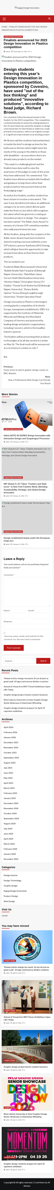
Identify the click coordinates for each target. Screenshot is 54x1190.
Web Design (9, 901)
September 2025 (11, 757)
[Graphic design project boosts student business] (27, 1047)
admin (8, 52)
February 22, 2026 (18, 544)
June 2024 (8, 834)
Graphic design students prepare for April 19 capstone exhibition (24, 709)
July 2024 (8, 828)
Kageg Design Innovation (13, 36)
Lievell (4, 915)
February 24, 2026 (18, 442)
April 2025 (8, 783)
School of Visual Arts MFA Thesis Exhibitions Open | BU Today (27, 688)
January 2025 (10, 798)
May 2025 (8, 778)
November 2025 (11, 747)
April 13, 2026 (17, 1120)
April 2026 (8, 727)
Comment (9, 575)
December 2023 (11, 859)
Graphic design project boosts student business (26, 695)
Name (7, 610)
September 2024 (11, 818)
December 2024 (11, 803)
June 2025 (8, 773)
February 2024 (10, 849)
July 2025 (8, 768)
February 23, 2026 (18, 496)
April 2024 (8, 839)
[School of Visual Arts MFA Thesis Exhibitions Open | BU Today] (27, 997)
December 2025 (11, 742)
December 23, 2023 (20, 52)
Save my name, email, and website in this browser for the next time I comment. (23, 638)
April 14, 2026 (17, 1070)
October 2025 (10, 752)
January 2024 (10, 854)
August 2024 (10, 823)
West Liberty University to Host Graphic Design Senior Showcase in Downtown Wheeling (26, 701)
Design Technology (12, 880)
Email (31, 610)
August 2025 (10, 763)
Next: (29, 380)
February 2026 (10, 732)
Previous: (26, 370)
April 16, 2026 (17, 973)
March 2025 (9, 788)
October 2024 (10, 813)
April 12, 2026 (17, 1170)
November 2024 (11, 808)
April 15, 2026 (17, 1023)
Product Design (11, 896)
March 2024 (9, 844)
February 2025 (10, 793)
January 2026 (10, 737)
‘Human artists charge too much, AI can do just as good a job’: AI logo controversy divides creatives (26, 680)
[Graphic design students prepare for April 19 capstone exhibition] (27, 1143)
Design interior (11, 875)
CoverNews (39, 1182)
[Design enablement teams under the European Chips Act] (27, 518)
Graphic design (11, 886)
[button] (4, 18)
